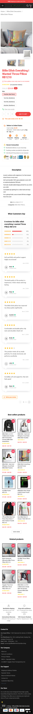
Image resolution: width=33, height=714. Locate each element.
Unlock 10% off (3, 706)
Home (3, 11)
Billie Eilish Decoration (14, 11)
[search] (27, 5)
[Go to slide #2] (21, 63)
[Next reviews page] (29, 402)
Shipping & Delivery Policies (9, 670)
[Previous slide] (4, 38)
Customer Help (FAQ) (7, 681)
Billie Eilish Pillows (7, 14)
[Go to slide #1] (11, 63)
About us (3, 651)
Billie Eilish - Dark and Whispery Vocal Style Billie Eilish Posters (8, 466)
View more (16, 531)
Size (3, 91)
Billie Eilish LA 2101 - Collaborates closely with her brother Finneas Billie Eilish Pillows (23, 588)
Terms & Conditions (6, 654)
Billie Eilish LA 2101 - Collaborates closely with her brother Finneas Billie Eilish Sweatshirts (8, 437)
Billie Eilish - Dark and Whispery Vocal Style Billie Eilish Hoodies (24, 435)
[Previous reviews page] (20, 402)
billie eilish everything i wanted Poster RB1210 (24, 466)
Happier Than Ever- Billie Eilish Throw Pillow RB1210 (7, 586)
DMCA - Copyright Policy (8, 659)
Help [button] (30, 711)
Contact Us (4, 678)
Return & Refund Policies (8, 675)
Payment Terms (5, 673)
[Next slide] (29, 38)
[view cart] (30, 5)
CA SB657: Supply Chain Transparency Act (13, 662)
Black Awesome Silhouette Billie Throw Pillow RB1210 (8, 560)
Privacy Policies (5, 656)
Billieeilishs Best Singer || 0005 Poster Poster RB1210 (24, 492)
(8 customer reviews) (16, 84)
